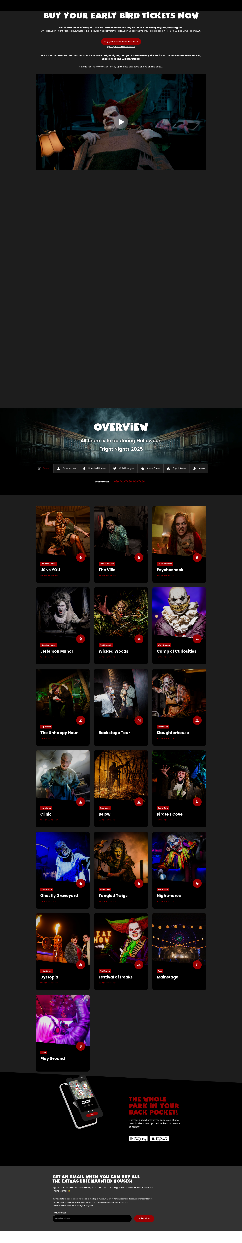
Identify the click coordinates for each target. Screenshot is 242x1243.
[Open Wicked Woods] (121, 625)
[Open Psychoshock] (179, 544)
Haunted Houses (97, 468)
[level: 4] (136, 482)
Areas (201, 468)
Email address (59, 1213)
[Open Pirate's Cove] (179, 788)
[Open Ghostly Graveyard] (63, 870)
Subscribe (144, 1218)
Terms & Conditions (46, 1235)
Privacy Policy (83, 1235)
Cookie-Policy (117, 1235)
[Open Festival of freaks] (121, 951)
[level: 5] (142, 482)
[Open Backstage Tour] (121, 707)
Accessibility (71, 1238)
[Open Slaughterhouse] (179, 707)
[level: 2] (123, 482)
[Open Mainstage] (179, 951)
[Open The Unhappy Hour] (63, 707)
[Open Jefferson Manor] (63, 625)
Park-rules (100, 1235)
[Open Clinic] (63, 788)
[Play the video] (121, 122)
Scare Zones (153, 468)
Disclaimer (66, 1235)
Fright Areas (179, 468)
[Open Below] (121, 788)
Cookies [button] (133, 1235)
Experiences (69, 468)
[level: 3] (129, 482)
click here (124, 1202)
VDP (144, 1235)
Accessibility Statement (48, 1238)
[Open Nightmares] (179, 870)
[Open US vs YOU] (63, 544)
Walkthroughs (126, 468)
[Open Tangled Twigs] (121, 870)
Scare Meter (102, 481)
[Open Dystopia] (63, 951)
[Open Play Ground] (63, 1033)
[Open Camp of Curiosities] (179, 625)
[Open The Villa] (121, 544)
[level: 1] (116, 482)
